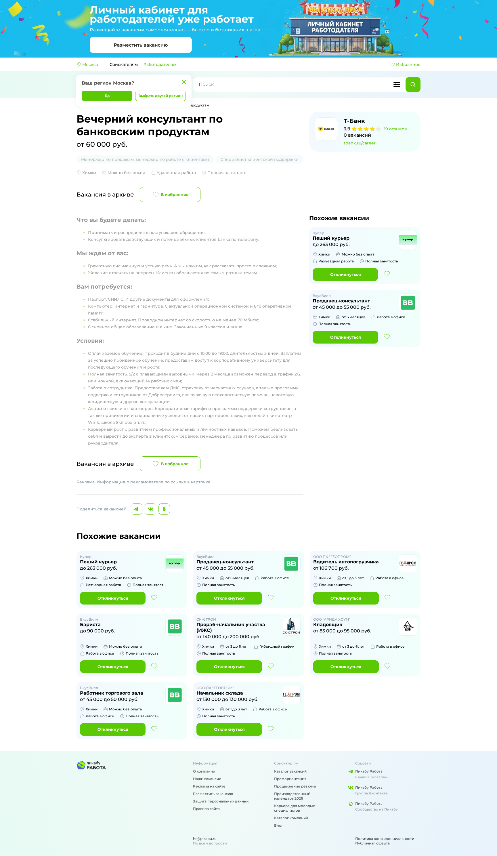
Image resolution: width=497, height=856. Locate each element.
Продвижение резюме (295, 786)
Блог (278, 825)
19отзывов (395, 128)
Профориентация (290, 779)
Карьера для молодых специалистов (294, 808)
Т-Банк (354, 120)
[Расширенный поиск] (397, 85)
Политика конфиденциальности (384, 838)
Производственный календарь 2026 (292, 796)
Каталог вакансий (290, 771)
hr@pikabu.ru (205, 838)
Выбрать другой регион (160, 96)
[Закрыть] (184, 82)
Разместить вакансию (213, 794)
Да (107, 96)
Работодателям (160, 64)
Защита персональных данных (220, 801)
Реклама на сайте (209, 786)
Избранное (408, 64)
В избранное (175, 194)
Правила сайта (206, 809)
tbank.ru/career (360, 143)
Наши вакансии (207, 779)
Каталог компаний (291, 818)
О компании (204, 771)
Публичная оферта (372, 843)
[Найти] (413, 84)
